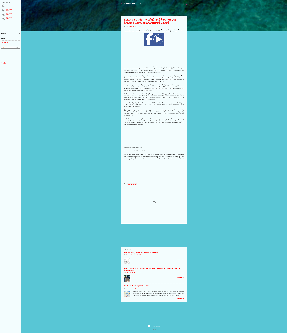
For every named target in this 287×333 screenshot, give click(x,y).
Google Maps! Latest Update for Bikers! (136, 286)
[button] (183, 19)
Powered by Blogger (155, 326)
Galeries (157, 329)
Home (2, 60)
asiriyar (3, 62)
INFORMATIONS (132, 184)
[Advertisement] (157, 11)
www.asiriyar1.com (132, 4)
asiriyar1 (3, 63)
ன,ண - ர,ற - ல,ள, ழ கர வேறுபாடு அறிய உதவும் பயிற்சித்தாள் (141, 252)
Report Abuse (4, 42)
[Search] (186, 5)
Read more (180, 260)
